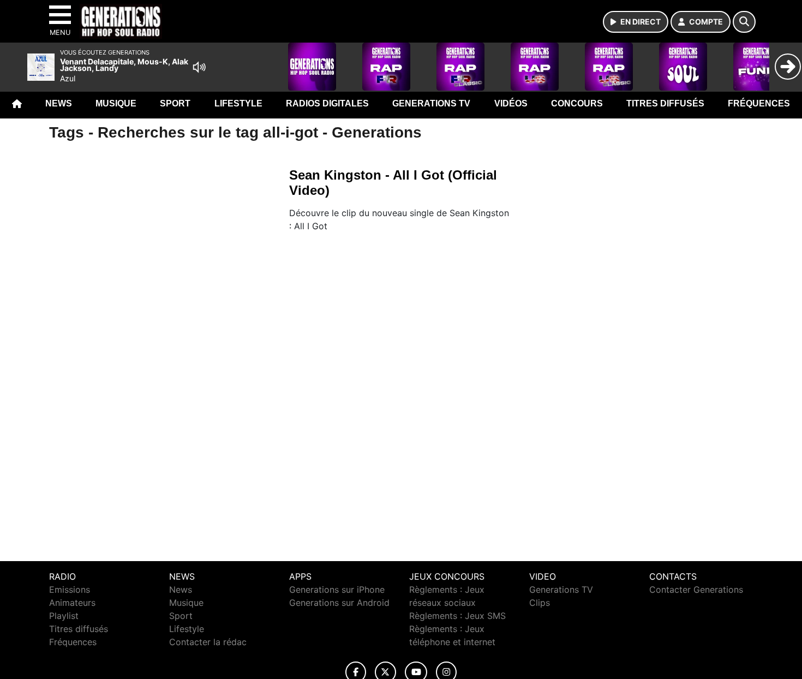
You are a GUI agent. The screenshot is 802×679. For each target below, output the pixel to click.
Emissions (69, 589)
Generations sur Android (339, 602)
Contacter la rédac (208, 641)
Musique (115, 103)
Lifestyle (238, 103)
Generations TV (431, 103)
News (58, 103)
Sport (175, 103)
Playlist (64, 615)
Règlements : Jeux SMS (457, 615)
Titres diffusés (665, 103)
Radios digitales (327, 103)
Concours (577, 103)
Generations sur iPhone (337, 589)
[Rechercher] (744, 22)
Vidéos (511, 103)
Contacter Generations (696, 589)
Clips (539, 602)
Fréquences (759, 103)
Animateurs (72, 602)
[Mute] (199, 67)
